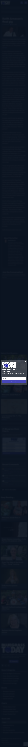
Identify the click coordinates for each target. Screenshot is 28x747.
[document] (14, 373)
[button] (25, 362)
